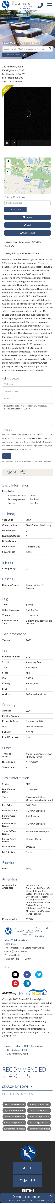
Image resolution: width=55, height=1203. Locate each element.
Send (6, 455)
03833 (24, 1049)
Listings (17, 1046)
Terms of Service (43, 461)
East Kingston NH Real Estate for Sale (39, 1123)
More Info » (10, 943)
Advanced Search (13, 55)
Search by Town (15, 1086)
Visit (28, 224)
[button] (50, 49)
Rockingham (37, 1046)
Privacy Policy (25, 449)
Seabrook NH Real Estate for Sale (14, 1117)
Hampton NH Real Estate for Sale (14, 1105)
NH (26, 1046)
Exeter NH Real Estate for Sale (39, 1111)
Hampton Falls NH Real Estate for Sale (39, 1105)
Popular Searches (17, 1094)
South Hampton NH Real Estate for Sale (14, 1123)
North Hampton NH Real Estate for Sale (39, 1117)
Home (7, 1046)
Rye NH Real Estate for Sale (14, 1111)
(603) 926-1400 (20, 951)
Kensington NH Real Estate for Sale (14, 1129)
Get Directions (15, 209)
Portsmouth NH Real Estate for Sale (39, 1129)
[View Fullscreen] (8, 172)
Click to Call (29, 232)
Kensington (13, 1049)
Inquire (28, 217)
